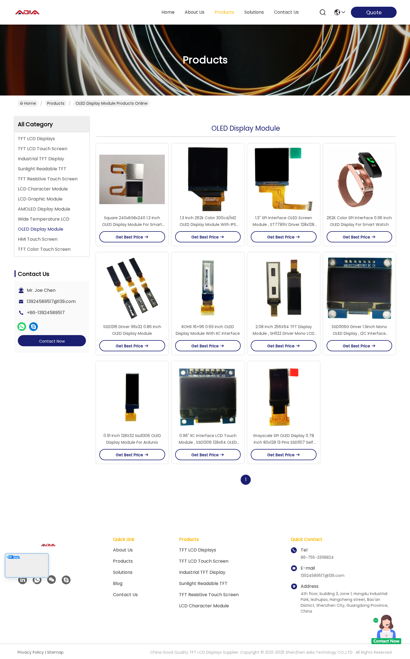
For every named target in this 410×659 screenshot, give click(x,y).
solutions (254, 12)
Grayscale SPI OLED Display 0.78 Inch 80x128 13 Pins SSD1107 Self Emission (283, 442)
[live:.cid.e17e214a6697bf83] (33, 326)
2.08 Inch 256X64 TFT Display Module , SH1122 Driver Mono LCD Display (283, 333)
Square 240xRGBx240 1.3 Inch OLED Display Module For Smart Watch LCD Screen (132, 224)
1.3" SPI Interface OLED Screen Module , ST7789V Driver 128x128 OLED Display (283, 224)
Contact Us (125, 594)
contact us (286, 12)
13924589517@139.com (51, 301)
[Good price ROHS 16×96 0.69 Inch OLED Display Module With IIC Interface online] (208, 288)
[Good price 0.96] (208, 397)
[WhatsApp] (22, 326)
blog (117, 583)
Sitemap (55, 652)
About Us (123, 550)
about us (194, 12)
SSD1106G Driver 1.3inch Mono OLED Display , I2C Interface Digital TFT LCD (359, 333)
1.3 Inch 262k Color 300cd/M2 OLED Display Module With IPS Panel (208, 224)
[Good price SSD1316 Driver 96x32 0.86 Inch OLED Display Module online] (132, 288)
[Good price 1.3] (284, 179)
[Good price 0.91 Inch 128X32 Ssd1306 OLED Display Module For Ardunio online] (132, 397)
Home (168, 12)
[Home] (48, 552)
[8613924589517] (37, 580)
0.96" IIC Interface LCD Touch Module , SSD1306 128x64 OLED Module (208, 442)
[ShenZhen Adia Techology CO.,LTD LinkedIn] (23, 580)
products (224, 12)
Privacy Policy (31, 652)
